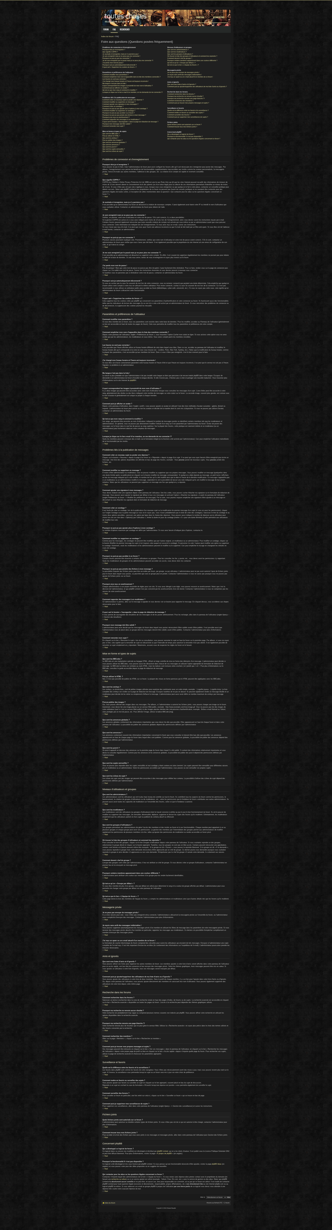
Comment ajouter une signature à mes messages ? (120, 104)
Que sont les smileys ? (110, 138)
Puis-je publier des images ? (112, 140)
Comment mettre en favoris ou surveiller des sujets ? (185, 113)
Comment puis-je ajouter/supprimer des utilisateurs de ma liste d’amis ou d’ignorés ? (197, 86)
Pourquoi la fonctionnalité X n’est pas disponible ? (185, 136)
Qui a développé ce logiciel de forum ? (180, 134)
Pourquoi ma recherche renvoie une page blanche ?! (186, 98)
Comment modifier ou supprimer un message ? (119, 102)
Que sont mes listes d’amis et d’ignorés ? (181, 84)
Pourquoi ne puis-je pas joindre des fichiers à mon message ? (124, 115)
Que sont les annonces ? (111, 145)
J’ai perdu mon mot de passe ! (113, 63)
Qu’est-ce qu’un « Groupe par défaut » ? (181, 63)
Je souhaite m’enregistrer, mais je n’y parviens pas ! (120, 54)
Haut (106, 174)
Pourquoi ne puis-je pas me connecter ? (116, 58)
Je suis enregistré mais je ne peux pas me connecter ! (121, 56)
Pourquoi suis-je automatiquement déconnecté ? (119, 65)
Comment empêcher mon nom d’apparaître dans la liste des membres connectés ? (131, 77)
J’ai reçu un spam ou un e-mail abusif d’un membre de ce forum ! (190, 77)
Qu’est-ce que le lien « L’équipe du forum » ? (183, 65)
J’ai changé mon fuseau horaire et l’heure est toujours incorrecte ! (125, 81)
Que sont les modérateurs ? (177, 52)
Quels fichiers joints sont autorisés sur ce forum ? (184, 124)
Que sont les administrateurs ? (178, 50)
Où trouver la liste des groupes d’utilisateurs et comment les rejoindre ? (192, 56)
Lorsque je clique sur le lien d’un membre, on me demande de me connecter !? (132, 92)
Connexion (200, 17)
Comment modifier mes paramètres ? (115, 75)
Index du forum (107, 36)
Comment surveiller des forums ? (179, 115)
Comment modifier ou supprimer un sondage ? (118, 111)
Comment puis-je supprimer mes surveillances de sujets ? (187, 117)
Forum (106, 29)
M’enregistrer (218, 17)
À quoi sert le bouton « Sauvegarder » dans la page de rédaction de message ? (130, 122)
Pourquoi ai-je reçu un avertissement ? (116, 117)
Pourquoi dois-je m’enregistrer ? (113, 50)
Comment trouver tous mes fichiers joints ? (182, 127)
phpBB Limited (162, 1151)
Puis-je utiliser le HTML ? (111, 136)
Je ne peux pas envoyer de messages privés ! (183, 72)
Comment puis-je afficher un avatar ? (115, 88)
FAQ (114, 29)
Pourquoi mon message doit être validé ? (116, 124)
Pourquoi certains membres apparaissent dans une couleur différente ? (192, 60)
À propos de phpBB (164, 1153)
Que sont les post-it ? (109, 147)
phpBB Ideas (217, 1164)
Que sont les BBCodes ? (111, 134)
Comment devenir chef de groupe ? (179, 58)
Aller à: (202, 1197)
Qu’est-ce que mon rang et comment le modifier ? (119, 90)
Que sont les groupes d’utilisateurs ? (180, 54)
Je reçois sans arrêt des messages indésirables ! (184, 75)
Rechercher (125, 29)
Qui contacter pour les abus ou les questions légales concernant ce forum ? (193, 139)
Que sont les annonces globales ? (114, 142)
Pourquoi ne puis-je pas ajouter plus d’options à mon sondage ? (125, 109)
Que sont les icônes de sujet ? (113, 151)
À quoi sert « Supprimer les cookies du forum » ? (119, 67)
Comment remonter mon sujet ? (113, 126)
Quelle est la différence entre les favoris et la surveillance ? (188, 110)
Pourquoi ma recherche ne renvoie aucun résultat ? (185, 96)
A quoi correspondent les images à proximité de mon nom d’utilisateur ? (127, 86)
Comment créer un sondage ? (112, 106)
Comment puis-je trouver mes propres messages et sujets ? (188, 103)
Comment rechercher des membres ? (180, 101)
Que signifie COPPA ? (110, 52)
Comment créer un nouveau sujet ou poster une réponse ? (123, 100)
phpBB (132, 380)
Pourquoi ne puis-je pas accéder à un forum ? (118, 113)
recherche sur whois (118, 1179)
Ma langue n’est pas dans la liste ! (114, 83)
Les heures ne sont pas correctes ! (114, 79)
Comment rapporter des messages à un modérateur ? (121, 119)
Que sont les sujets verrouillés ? (113, 149)
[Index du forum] (125, 17)
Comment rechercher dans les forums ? (181, 94)
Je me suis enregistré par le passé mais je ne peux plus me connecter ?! (127, 60)
